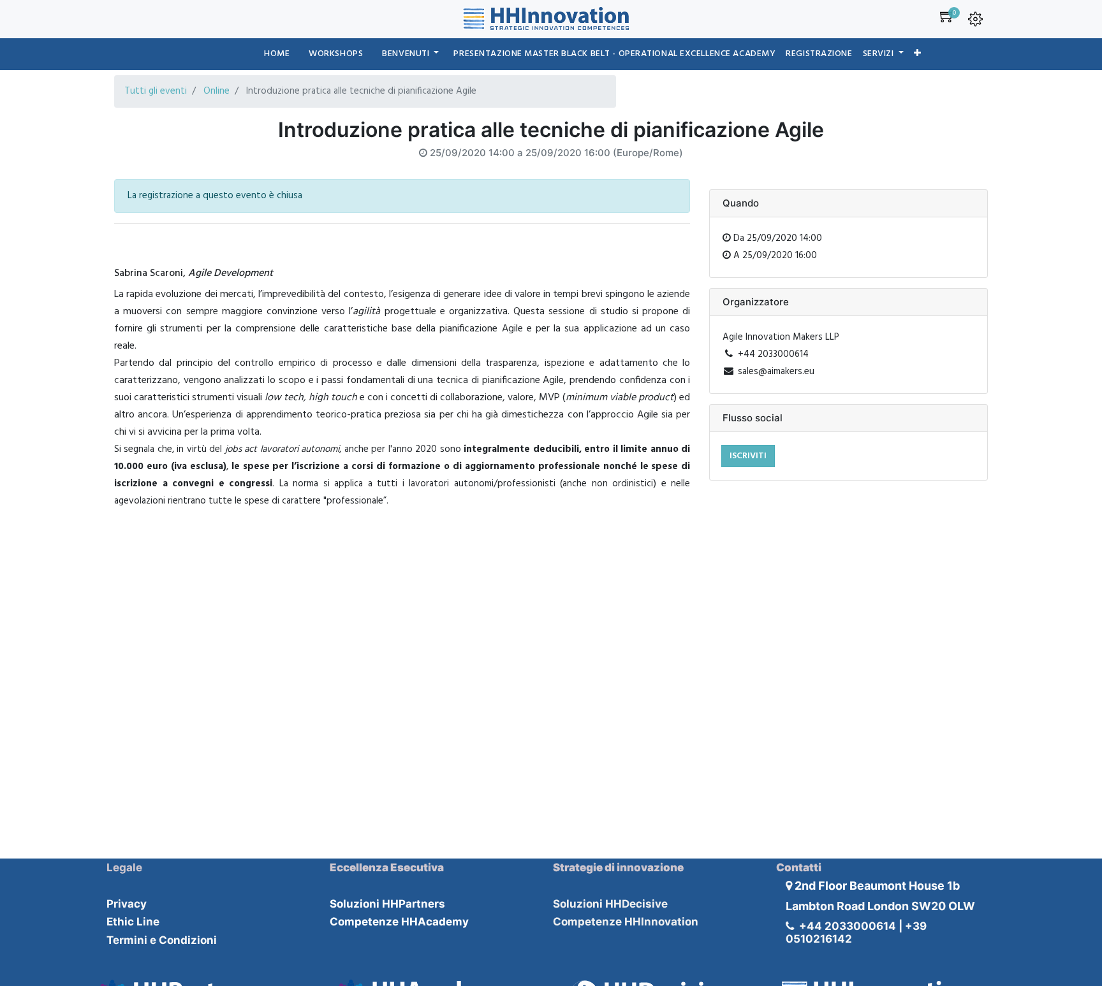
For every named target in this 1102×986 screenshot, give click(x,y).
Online (216, 91)
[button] (918, 54)
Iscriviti (748, 456)
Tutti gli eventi (155, 91)
